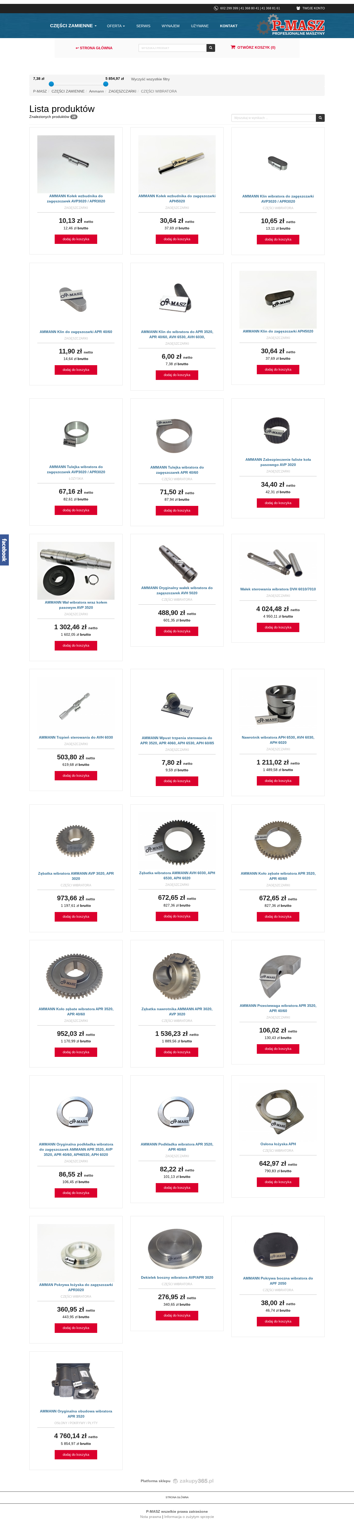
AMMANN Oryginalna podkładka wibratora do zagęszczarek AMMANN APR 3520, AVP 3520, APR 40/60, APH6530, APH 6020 (76, 1149)
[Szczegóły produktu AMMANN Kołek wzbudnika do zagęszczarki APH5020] (177, 164)
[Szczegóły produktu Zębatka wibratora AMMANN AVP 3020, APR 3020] (76, 841)
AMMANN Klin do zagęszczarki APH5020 (278, 331)
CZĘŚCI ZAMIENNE (72, 25)
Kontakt (229, 26)
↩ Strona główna (94, 48)
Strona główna (177, 1497)
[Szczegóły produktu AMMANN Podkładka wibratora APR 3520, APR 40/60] (177, 1112)
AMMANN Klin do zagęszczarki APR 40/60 (76, 332)
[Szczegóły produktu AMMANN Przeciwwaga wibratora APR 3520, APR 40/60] (278, 975)
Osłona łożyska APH (278, 1144)
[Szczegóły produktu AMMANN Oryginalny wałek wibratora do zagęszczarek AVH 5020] (177, 563)
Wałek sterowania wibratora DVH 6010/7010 (278, 589)
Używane (200, 26)
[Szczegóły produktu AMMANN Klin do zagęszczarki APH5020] (278, 299)
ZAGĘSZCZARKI (122, 91)
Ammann (96, 91)
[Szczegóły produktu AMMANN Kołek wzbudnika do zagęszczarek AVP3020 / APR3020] (76, 164)
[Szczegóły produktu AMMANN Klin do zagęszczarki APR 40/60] (76, 300)
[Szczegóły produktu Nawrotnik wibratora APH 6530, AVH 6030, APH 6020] (278, 705)
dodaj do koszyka (76, 239)
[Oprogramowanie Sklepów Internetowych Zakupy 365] (192, 1481)
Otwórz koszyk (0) (256, 47)
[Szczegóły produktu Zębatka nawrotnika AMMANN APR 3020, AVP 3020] (177, 977)
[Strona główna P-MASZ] (291, 24)
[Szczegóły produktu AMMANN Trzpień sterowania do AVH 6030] (76, 705)
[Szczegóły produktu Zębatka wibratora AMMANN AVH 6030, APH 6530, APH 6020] (177, 841)
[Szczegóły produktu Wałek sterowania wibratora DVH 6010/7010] (278, 564)
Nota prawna (150, 1517)
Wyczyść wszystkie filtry (150, 79)
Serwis (143, 26)
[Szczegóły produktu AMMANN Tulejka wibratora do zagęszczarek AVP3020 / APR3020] (76, 435)
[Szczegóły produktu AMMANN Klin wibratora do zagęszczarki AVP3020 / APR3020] (278, 164)
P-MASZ (40, 91)
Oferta (114, 26)
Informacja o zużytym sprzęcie (189, 1517)
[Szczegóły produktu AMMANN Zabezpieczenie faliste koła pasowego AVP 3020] (278, 431)
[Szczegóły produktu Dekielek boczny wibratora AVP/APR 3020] (177, 1249)
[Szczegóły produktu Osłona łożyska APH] (278, 1112)
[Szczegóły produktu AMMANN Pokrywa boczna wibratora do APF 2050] (278, 1249)
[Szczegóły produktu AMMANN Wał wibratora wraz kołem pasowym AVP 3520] (76, 570)
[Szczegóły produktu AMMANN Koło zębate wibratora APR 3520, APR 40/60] (278, 841)
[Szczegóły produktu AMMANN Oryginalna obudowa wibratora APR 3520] (76, 1384)
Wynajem (171, 26)
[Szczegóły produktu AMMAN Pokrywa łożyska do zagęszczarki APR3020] (76, 1253)
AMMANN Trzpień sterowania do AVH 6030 (76, 737)
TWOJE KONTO (313, 8)
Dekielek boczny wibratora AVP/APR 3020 (177, 1277)
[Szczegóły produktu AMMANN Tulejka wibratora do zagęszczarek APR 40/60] (177, 435)
